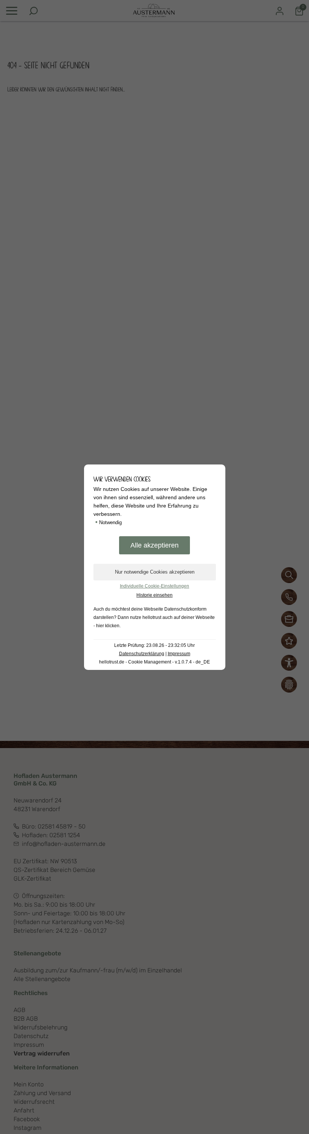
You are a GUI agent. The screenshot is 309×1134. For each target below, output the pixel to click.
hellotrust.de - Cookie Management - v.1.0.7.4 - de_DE (154, 662)
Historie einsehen (154, 595)
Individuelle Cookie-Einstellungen (154, 586)
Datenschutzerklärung (141, 653)
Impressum (179, 653)
